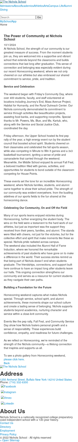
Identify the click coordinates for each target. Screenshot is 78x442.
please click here (14, 359)
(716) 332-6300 (18, 382)
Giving (4, 9)
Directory (5, 427)
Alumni (68, 6)
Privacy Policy (8, 434)
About (17, 6)
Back (7, 363)
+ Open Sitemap (10, 440)
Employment (7, 430)
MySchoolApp (8, 21)
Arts (46, 6)
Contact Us (6, 423)
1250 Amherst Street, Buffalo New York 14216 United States (36, 379)
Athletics (39, 6)
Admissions (7, 6)
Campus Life (56, 6)
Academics (27, 6)
